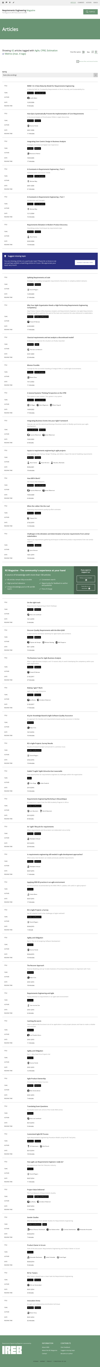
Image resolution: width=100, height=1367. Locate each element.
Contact (44, 1353)
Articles (73, 2)
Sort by (4, 72)
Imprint (42, 1361)
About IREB (45, 1347)
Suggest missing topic (85, 262)
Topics (92, 12)
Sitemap (35, 1361)
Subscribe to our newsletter (85, 587)
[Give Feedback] (6, 2)
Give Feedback (65, 1347)
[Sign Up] (3, 2)
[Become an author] (13, 2)
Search (95, 2)
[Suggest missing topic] (10, 2)
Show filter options (75, 52)
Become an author (67, 1353)
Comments (81, 2)
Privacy (49, 1361)
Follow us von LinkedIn (86, 578)
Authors (89, 2)
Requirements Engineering (18, 11)
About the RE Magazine (49, 1350)
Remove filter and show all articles (88, 61)
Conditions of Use (60, 1361)
